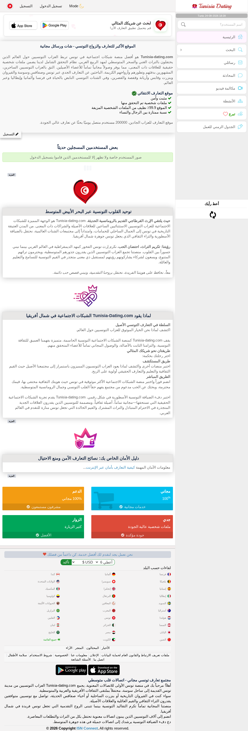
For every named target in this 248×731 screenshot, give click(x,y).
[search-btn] (183, 24)
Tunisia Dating (214, 6)
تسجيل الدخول (51, 6)
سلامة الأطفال (17, 655)
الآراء (69, 648)
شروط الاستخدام (41, 655)
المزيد (12, 174)
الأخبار (106, 648)
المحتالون (92, 648)
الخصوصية (61, 655)
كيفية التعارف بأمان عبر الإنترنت (110, 467)
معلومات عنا (79, 655)
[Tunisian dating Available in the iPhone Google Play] (71, 667)
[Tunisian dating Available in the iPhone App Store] (103, 667)
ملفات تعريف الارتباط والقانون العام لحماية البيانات (135, 655)
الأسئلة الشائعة (81, 659)
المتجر (79, 648)
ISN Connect (87, 728)
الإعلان (94, 655)
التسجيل (26, 6)
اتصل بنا (98, 659)
